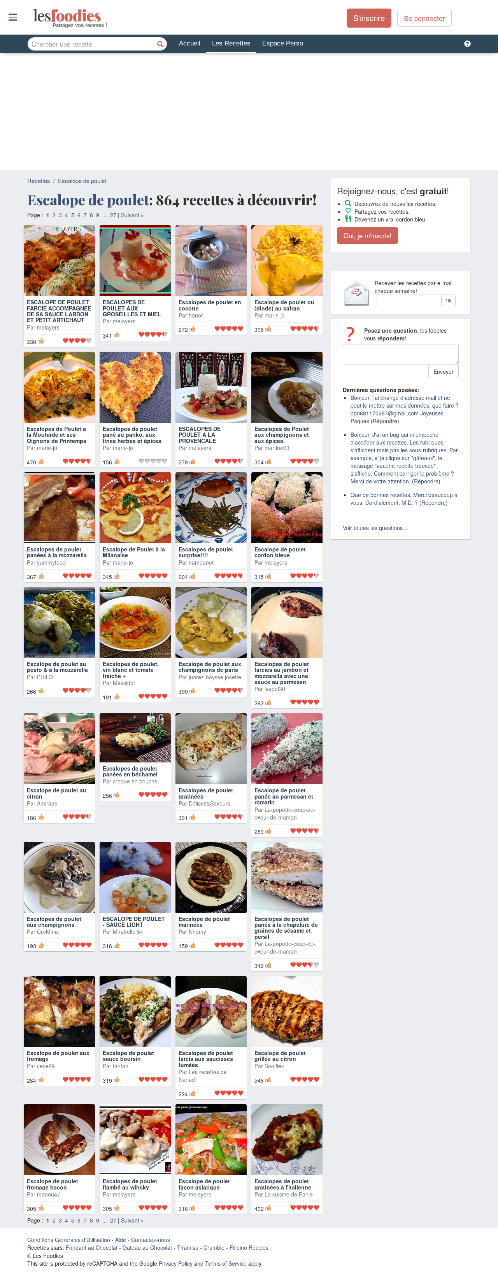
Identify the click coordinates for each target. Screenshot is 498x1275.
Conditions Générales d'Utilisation (68, 1240)
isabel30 (275, 688)
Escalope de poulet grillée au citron (280, 1055)
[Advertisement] (249, 111)
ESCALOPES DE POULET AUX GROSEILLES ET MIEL (132, 308)
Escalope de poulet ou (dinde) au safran (284, 305)
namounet (201, 562)
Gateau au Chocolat (147, 1247)
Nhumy (197, 931)
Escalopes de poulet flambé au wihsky (130, 1184)
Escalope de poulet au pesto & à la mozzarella (57, 666)
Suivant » (132, 215)
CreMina (47, 931)
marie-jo (275, 315)
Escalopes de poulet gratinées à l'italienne (282, 1184)
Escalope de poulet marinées (204, 921)
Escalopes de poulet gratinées (206, 793)
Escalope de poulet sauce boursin (128, 1055)
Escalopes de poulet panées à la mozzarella (57, 552)
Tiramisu (187, 1247)
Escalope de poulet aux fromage (58, 1055)
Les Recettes (231, 43)
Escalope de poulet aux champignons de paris (210, 666)
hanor (196, 315)
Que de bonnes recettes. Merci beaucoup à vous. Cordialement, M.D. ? (404, 498)
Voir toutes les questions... (375, 528)
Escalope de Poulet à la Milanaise (134, 552)
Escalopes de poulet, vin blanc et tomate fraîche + (131, 670)
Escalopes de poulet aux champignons (54, 921)
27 (113, 215)
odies (34, 15)
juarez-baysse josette (215, 677)
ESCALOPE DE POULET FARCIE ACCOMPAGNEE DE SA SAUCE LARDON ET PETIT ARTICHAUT (59, 311)
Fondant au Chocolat (91, 1247)
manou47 (48, 1194)
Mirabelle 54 (128, 931)
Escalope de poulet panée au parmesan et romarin (283, 796)
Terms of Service (226, 1263)
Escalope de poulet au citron (56, 793)
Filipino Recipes (249, 1247)
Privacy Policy (176, 1263)
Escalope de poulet (82, 180)
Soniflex (274, 1066)
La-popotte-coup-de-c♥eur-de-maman (285, 813)
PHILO (45, 677)
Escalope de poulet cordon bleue (280, 552)
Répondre (385, 421)
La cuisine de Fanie (289, 1194)
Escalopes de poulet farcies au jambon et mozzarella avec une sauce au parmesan (281, 672)
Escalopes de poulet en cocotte (210, 305)
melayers (48, 327)
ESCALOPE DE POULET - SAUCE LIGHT (134, 921)
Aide (120, 1240)
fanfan (120, 1066)
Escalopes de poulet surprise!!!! (206, 552)
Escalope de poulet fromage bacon (52, 1184)
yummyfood (51, 562)
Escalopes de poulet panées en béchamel (130, 771)
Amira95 (47, 803)
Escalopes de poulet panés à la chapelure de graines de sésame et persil (286, 927)
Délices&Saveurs (209, 803)
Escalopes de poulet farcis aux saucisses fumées (206, 1059)
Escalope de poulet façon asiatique (204, 1184)
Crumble (213, 1247)
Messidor (124, 683)
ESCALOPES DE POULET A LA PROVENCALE (200, 435)
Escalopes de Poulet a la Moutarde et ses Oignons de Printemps (56, 435)
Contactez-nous (150, 1240)
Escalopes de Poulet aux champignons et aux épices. (281, 435)
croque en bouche (135, 781)
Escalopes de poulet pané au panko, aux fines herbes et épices (132, 435)
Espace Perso (282, 43)
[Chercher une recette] (160, 44)
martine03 (277, 448)
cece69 (46, 1066)
